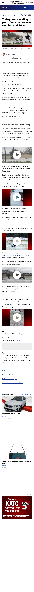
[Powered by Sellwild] (29, 495)
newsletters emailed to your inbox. (20, 353)
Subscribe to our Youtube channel (12, 383)
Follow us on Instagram (9, 379)
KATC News (11, 54)
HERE (18, 340)
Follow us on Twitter (8, 371)
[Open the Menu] (3, 2)
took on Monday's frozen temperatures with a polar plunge (16, 255)
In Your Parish (8, 15)
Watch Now (29, 2)
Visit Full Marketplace (26, 394)
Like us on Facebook (8, 375)
